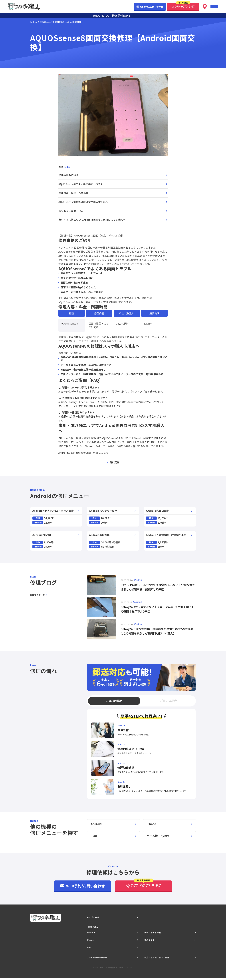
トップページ (93, 917)
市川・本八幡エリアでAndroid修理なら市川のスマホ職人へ (92, 219)
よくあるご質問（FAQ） (72, 210)
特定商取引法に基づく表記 (156, 957)
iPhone (151, 824)
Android (33, 21)
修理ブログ (149, 939)
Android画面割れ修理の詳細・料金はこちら (83, 452)
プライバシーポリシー (97, 957)
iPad (94, 836)
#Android (138, 580)
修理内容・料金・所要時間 (73, 193)
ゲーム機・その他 (158, 836)
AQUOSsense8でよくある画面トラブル (80, 184)
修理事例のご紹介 (68, 175)
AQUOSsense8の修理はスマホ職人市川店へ (83, 202)
